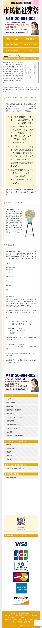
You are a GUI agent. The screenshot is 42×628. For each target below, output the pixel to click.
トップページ (10, 399)
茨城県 (8, 459)
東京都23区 (10, 448)
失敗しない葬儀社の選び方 (15, 468)
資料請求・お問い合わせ (14, 435)
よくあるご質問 (11, 428)
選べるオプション (12, 413)
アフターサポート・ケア (14, 417)
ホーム (6, 56)
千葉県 (8, 444)
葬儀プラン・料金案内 (13, 410)
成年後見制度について (13, 424)
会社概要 (9, 432)
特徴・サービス (11, 402)
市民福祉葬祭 (21, 625)
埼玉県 (8, 452)
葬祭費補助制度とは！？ (14, 477)
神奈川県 (9, 455)
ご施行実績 (10, 421)
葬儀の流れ (10, 406)
